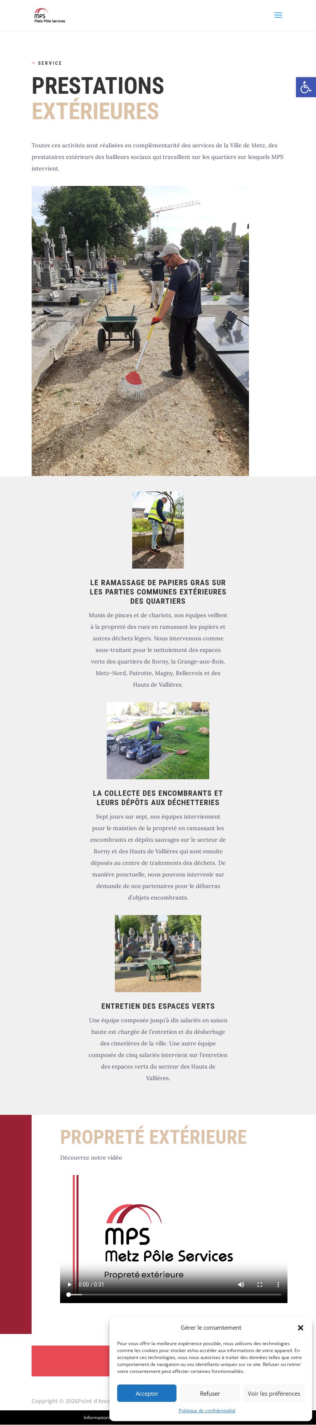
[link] (306, 87)
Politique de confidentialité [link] (207, 1410)
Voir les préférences (274, 1393)
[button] (300, 1328)
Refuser (210, 1393)
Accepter (147, 1393)
